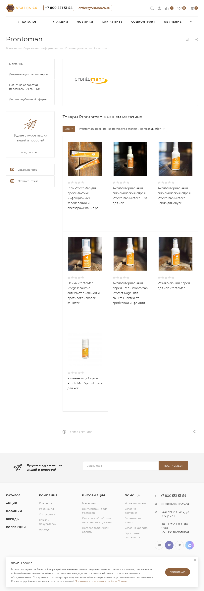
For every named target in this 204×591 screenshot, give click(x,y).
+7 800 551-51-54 (59, 8)
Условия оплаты (135, 503)
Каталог (13, 495)
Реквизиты (46, 508)
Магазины (89, 503)
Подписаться (173, 465)
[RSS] (187, 40)
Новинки (14, 511)
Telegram (179, 545)
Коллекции (16, 527)
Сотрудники (47, 514)
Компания (48, 495)
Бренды (13, 519)
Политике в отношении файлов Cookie (101, 581)
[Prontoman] (91, 81)
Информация (93, 495)
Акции (11, 503)
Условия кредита (136, 527)
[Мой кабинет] (159, 8)
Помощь (132, 495)
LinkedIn (189, 545)
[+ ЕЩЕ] (192, 21)
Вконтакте (159, 545)
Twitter (169, 545)
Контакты (45, 503)
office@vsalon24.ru (94, 8)
